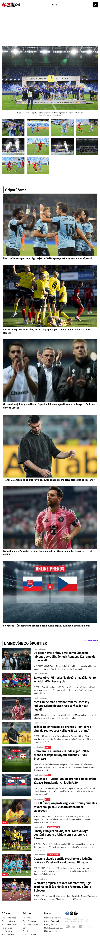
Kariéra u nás (7, 927)
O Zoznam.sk (8, 913)
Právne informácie (9, 917)
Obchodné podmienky (31, 924)
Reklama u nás (28, 917)
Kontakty (48, 913)
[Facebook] (67, 913)
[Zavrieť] (95, 4)
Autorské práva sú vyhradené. (76, 921)
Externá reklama (29, 921)
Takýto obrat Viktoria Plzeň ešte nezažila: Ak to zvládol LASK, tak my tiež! (65, 679)
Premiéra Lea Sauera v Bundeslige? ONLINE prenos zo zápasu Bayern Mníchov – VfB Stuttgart (62, 754)
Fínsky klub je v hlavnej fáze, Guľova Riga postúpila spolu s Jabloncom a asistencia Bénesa (61, 834)
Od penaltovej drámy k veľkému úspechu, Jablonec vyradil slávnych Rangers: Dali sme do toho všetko (65, 656)
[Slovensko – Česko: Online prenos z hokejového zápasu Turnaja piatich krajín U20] (16, 785)
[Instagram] (71, 913)
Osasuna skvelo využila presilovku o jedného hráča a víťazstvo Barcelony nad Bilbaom (63, 860)
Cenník (25, 927)
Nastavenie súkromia (10, 924)
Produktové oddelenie (52, 917)
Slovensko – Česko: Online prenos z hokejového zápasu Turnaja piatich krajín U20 (65, 780)
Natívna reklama (29, 934)
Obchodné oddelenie (52, 921)
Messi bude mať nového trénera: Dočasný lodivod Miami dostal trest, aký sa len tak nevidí (61, 705)
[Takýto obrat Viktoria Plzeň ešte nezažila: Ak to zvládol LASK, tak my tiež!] (16, 684)
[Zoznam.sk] (72, 927)
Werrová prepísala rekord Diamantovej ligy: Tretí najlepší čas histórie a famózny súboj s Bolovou (62, 886)
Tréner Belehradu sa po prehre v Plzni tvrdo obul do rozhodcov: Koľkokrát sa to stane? (62, 728)
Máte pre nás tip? (51, 931)
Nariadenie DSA (8, 934)
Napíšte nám (7, 931)
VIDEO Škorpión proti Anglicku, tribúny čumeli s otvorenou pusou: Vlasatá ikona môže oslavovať (65, 806)
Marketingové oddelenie (53, 927)
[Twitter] (76, 913)
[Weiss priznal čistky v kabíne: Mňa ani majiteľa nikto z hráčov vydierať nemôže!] (13, 127)
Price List (26, 931)
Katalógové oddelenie (52, 924)
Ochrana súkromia (9, 921)
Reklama (27, 913)
